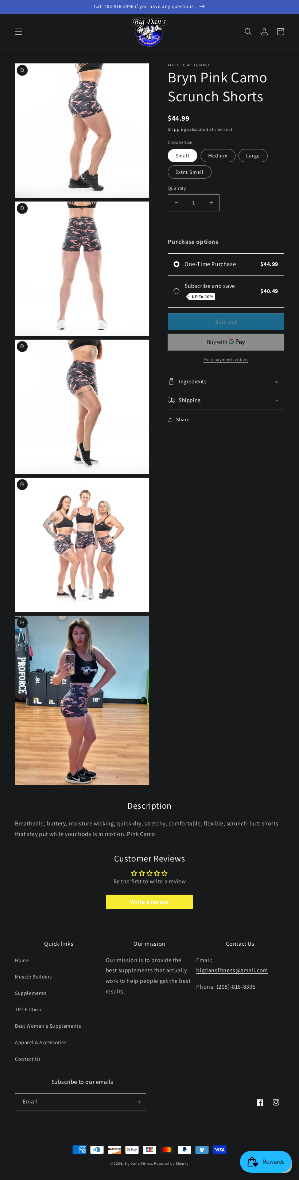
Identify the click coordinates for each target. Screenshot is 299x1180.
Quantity (177, 188)
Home (22, 960)
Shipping (177, 129)
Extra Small (189, 172)
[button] (19, 32)
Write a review (149, 902)
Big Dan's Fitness (138, 1163)
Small (182, 155)
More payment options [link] (225, 359)
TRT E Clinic (28, 1009)
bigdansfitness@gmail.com (232, 970)
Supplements (31, 993)
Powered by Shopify (171, 1163)
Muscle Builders (33, 976)
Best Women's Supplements (48, 1026)
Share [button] (183, 419)
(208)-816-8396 (236, 987)
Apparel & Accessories (41, 1042)
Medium (218, 155)
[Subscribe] (138, 1101)
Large (253, 155)
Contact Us (28, 1059)
